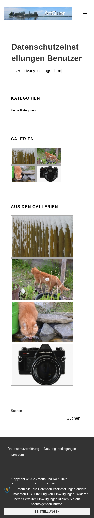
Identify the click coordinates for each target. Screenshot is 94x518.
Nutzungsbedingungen (60, 449)
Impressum (16, 454)
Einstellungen (47, 511)
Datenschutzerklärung (23, 449)
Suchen (16, 411)
